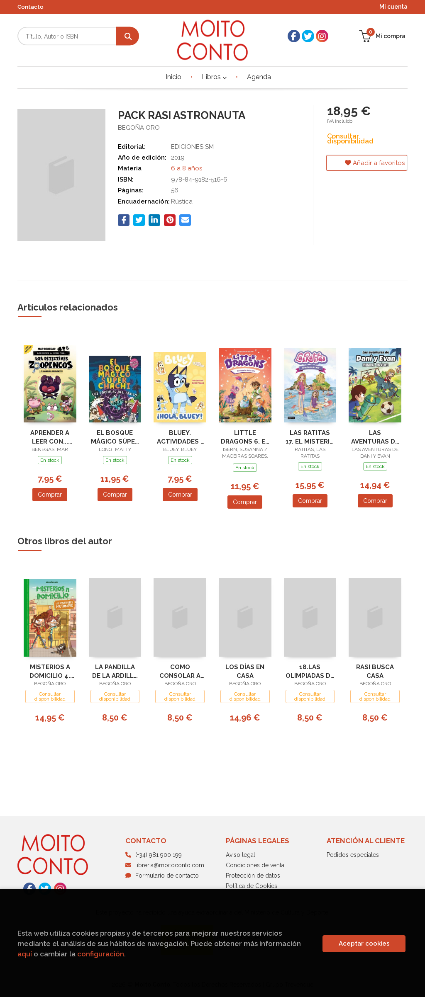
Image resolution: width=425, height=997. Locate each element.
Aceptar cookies (364, 943)
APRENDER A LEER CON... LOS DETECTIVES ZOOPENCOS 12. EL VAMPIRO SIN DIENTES (49, 437)
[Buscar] (127, 36)
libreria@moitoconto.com (169, 865)
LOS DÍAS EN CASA (244, 671)
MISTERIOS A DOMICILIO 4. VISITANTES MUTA (49, 671)
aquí (24, 954)
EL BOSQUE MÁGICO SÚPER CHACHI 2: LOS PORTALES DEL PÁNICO (115, 437)
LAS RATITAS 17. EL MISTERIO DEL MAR (310, 437)
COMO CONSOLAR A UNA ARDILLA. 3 (180, 671)
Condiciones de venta (255, 865)
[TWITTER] (308, 36)
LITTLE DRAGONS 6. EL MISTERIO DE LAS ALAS (245, 437)
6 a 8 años (186, 168)
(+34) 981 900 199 (158, 854)
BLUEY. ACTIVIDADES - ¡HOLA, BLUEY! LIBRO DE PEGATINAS (180, 437)
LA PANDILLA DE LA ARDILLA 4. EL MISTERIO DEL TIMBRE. (114, 671)
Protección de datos (253, 875)
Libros (212, 77)
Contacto (30, 7)
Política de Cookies (251, 886)
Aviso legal (240, 854)
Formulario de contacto (167, 875)
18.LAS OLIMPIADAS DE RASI (310, 671)
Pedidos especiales (353, 854)
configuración (100, 954)
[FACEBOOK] (294, 36)
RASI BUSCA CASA (375, 671)
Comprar (50, 494)
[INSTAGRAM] (322, 36)
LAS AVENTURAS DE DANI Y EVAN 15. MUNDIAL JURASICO (375, 437)
